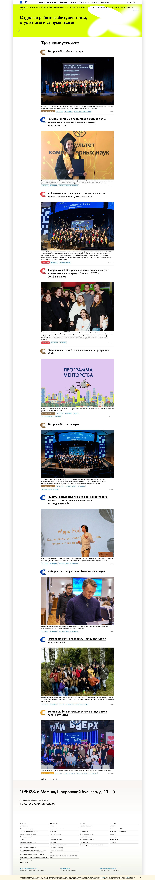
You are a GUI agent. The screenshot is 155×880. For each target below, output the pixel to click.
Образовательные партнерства (58, 853)
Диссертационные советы (87, 834)
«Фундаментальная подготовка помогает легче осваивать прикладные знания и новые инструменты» (77, 122)
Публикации (113, 842)
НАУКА (82, 823)
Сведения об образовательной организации (32, 854)
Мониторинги (84, 831)
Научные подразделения (86, 826)
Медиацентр (113, 836)
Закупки (22, 839)
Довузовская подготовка (57, 828)
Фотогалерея (105, 2)
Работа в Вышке (24, 862)
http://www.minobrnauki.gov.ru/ (28, 868)
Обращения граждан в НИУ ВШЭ (28, 842)
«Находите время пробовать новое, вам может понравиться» (77, 640)
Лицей (52, 826)
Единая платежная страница (27, 860)
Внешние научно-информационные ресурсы (91, 845)
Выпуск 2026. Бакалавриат (64, 424)
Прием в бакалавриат (56, 834)
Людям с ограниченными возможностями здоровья (33, 857)
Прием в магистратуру (56, 839)
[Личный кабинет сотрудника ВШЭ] (131, 2)
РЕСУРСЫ (113, 823)
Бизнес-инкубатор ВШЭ (56, 850)
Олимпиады (53, 831)
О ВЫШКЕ (23, 823)
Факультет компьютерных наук (78, 7)
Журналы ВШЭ (114, 839)
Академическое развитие (87, 839)
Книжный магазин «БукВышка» (118, 831)
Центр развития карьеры (56, 847)
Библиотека (113, 826)
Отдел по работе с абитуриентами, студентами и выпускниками (111, 7)
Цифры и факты (24, 826)
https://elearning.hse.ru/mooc (108, 868)
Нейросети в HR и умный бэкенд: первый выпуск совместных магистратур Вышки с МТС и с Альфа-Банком (78, 273)
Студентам (74, 2)
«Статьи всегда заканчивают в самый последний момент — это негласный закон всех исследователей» (78, 500)
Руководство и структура (27, 828)
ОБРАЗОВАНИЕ (55, 823)
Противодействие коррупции (28, 847)
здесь (104, 877)
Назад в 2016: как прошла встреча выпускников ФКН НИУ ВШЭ (77, 713)
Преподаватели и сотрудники (28, 834)
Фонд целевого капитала (27, 845)
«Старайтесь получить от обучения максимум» (77, 571)
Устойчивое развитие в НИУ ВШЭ (29, 831)
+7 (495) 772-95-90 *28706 (37, 804)
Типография (113, 834)
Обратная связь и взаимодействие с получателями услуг (63, 856)
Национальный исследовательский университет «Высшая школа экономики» (43, 7)
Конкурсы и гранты (85, 842)
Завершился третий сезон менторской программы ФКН (78, 351)
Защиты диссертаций (85, 836)
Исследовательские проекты (88, 828)
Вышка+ (52, 836)
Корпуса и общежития (26, 836)
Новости (22, 9)
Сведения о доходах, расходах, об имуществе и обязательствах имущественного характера (33, 850)
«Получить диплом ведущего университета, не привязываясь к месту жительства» (77, 194)
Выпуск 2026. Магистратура (65, 51)
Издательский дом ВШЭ (116, 828)
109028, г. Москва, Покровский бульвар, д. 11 (64, 792)
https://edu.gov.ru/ (65, 868)
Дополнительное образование (58, 845)
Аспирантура (53, 842)
